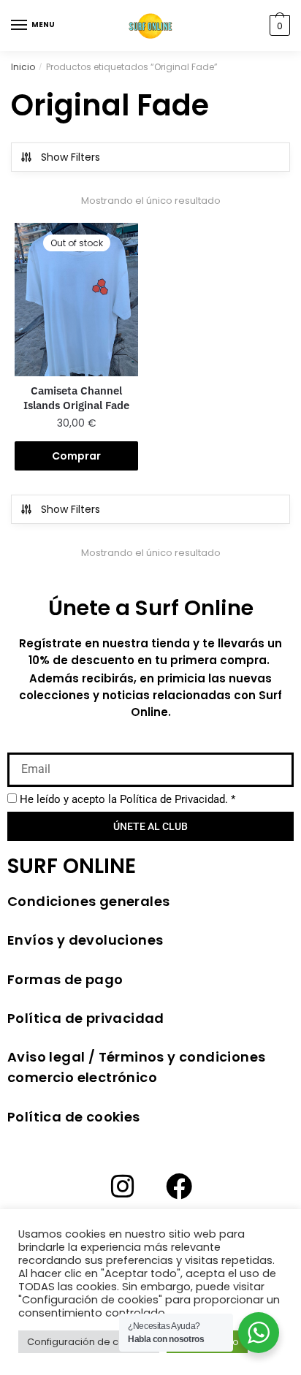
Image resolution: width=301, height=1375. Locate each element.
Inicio (23, 67)
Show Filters (70, 157)
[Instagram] (122, 1186)
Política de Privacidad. (174, 799)
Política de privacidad (85, 1018)
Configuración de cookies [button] (88, 1342)
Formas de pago (65, 979)
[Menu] (19, 25)
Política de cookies (73, 1117)
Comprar (76, 456)
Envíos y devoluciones (85, 940)
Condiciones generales (88, 901)
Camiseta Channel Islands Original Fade (76, 398)
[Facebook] (179, 1186)
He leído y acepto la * (127, 799)
